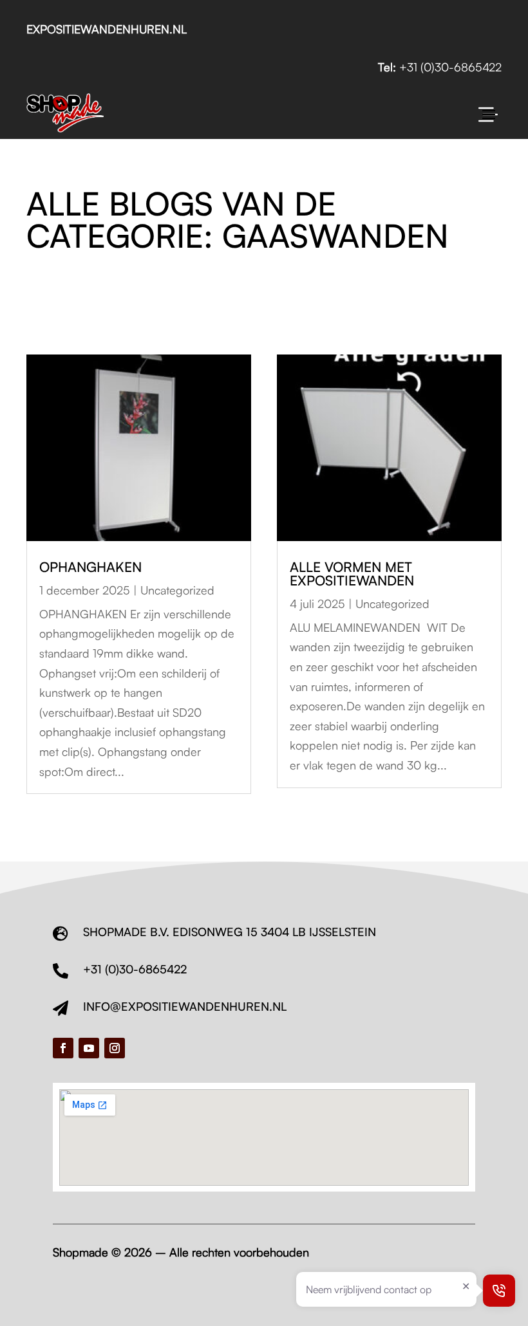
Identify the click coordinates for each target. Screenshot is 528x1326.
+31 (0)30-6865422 (450, 67)
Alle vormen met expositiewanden (352, 573)
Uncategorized (177, 590)
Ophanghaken (90, 566)
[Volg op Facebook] (63, 1048)
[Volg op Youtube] (89, 1048)
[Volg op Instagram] (114, 1048)
